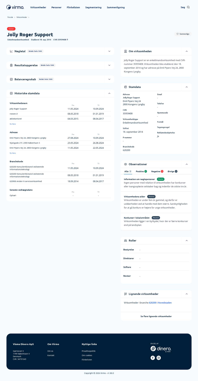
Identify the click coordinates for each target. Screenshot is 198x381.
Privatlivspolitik (88, 351)
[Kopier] (67, 39)
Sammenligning (116, 7)
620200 (153, 302)
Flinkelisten (73, 7)
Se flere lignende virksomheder (156, 316)
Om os (50, 351)
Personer (56, 7)
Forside (10, 17)
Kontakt (50, 355)
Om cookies (87, 355)
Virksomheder (38, 7)
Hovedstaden (165, 302)
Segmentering (93, 7)
